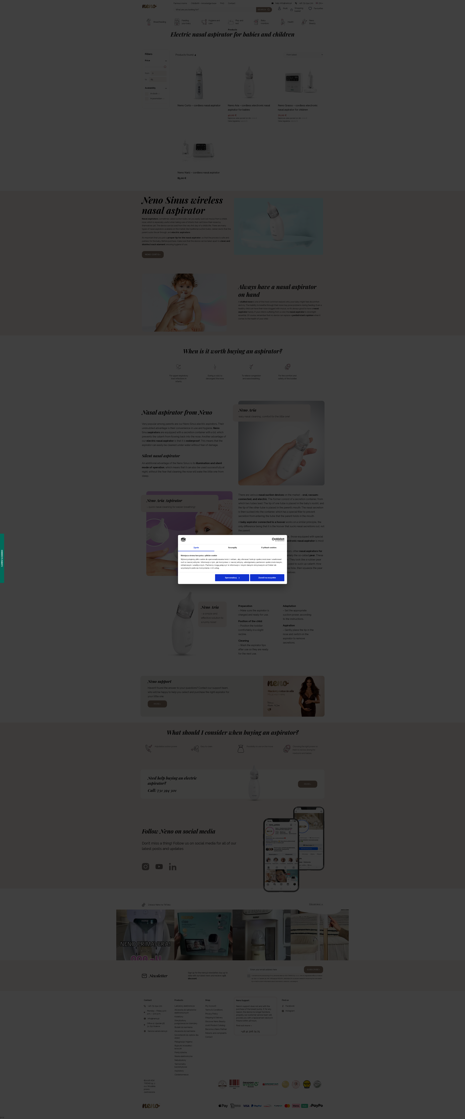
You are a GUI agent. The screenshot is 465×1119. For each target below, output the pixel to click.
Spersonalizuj (231, 578)
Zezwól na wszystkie (267, 578)
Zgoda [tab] (196, 547)
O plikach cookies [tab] (268, 547)
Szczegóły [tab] (232, 547)
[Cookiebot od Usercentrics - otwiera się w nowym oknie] (273, 539)
